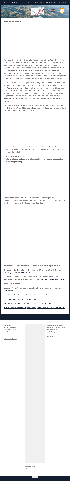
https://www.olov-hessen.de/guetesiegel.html (20, 299)
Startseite (5, 2)
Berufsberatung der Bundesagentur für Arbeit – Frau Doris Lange (27, 303)
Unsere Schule (26, 2)
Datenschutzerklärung (10, 339)
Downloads (9, 291)
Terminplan (62, 2)
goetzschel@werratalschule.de (21, 273)
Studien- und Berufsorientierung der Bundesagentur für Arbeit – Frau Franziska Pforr (34, 308)
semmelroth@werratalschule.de (52, 279)
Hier (19, 111)
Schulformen (50, 2)
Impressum (50, 336)
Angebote (14, 2)
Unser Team (38, 2)
